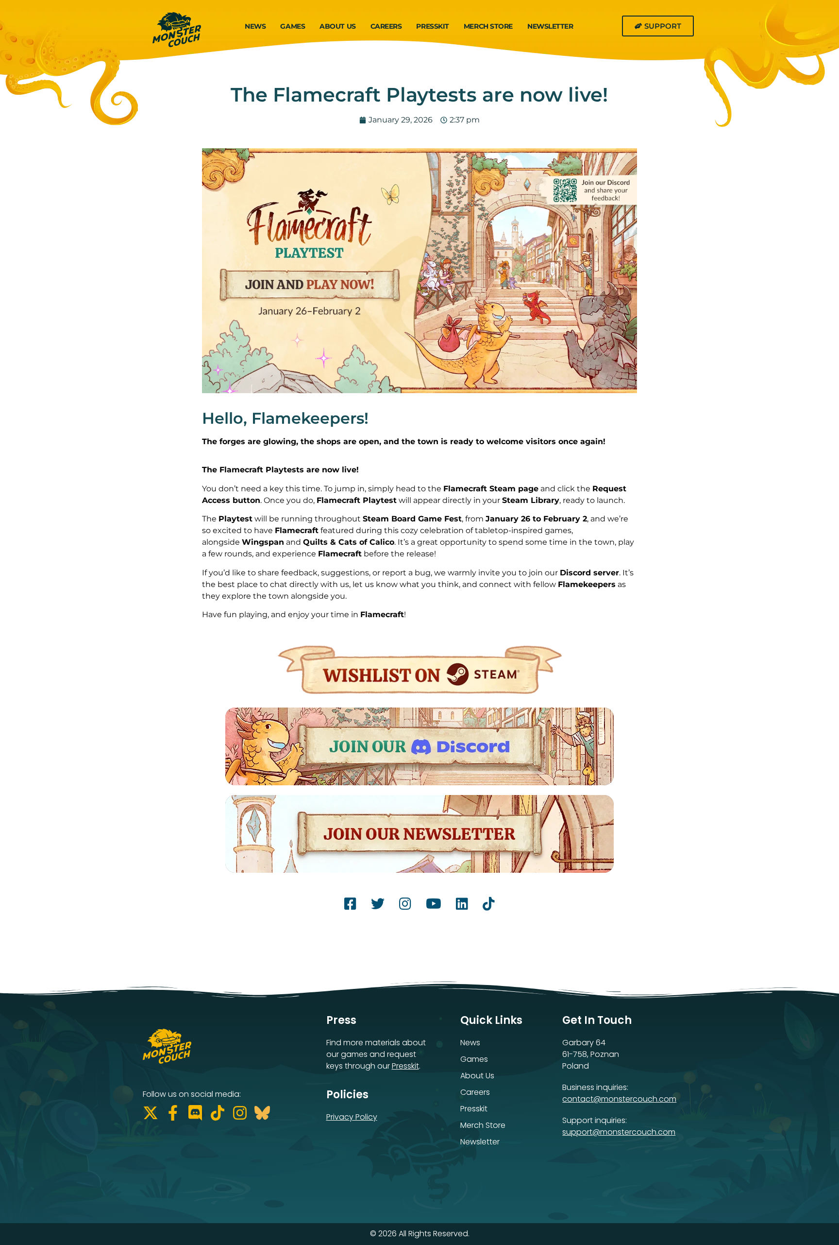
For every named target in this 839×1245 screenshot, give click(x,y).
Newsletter (550, 26)
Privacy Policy (351, 1117)
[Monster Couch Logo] (177, 32)
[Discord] (195, 1113)
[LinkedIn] (462, 906)
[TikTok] (489, 906)
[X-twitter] (150, 1113)
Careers (386, 26)
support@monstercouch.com (618, 1132)
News (255, 26)
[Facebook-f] (173, 1113)
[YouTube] (433, 906)
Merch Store (488, 26)
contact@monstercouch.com (619, 1099)
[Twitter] (378, 906)
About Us (337, 26)
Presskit (432, 26)
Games (292, 26)
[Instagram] (405, 906)
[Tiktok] (217, 1113)
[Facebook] (350, 906)
